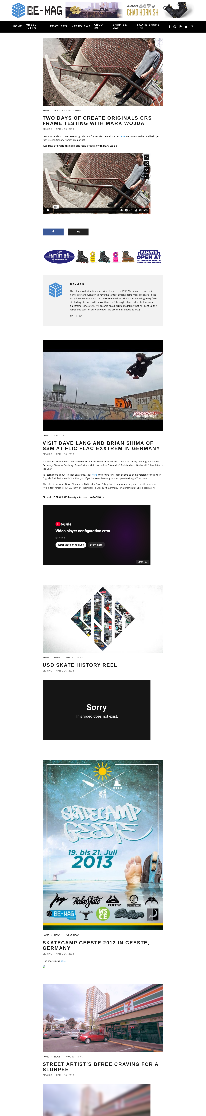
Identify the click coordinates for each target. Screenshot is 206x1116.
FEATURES (58, 26)
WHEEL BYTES (31, 26)
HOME (17, 26)
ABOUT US (99, 26)
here (122, 136)
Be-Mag (47, 129)
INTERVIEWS (80, 26)
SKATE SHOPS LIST (148, 26)
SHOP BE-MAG (120, 26)
